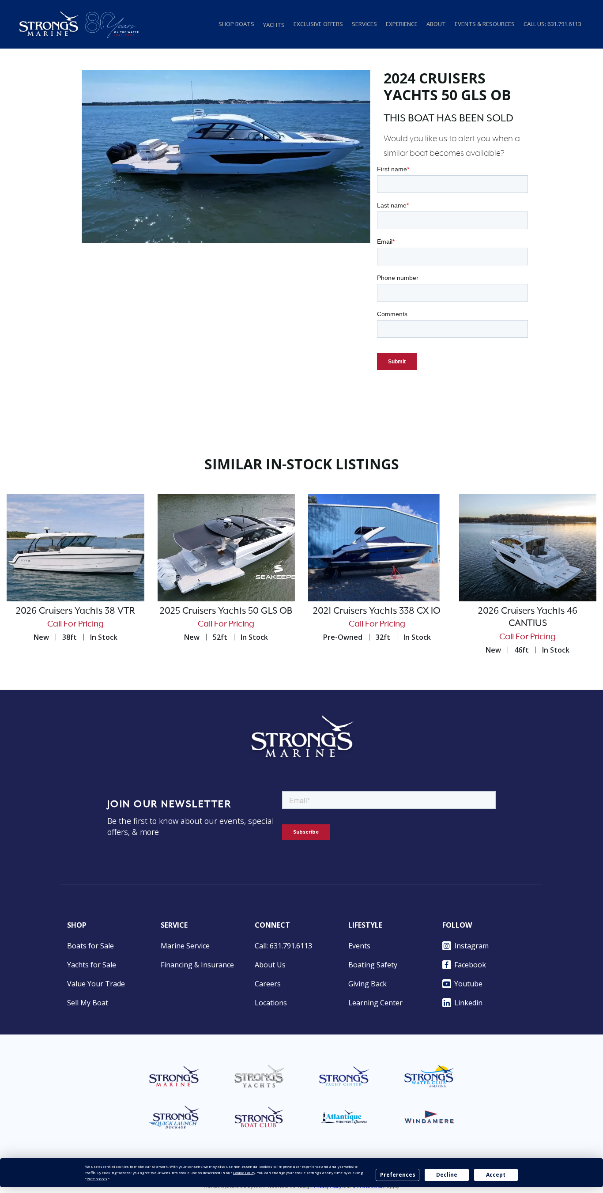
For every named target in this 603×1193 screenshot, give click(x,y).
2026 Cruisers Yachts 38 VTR (75, 611)
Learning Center (375, 1003)
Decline (446, 1174)
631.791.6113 (564, 24)
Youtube (468, 984)
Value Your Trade (96, 984)
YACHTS (274, 25)
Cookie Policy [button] (244, 1172)
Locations (271, 1003)
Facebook (470, 965)
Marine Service (185, 946)
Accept (495, 1174)
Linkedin (468, 1003)
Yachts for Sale (91, 965)
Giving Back (367, 984)
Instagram (471, 946)
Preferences (397, 1174)
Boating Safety (372, 965)
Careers (268, 984)
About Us (270, 965)
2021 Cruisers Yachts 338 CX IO (377, 611)
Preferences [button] (97, 1178)
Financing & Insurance (197, 965)
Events (359, 946)
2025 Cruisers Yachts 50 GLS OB (226, 611)
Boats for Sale (90, 946)
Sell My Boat (87, 1003)
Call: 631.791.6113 (283, 946)
